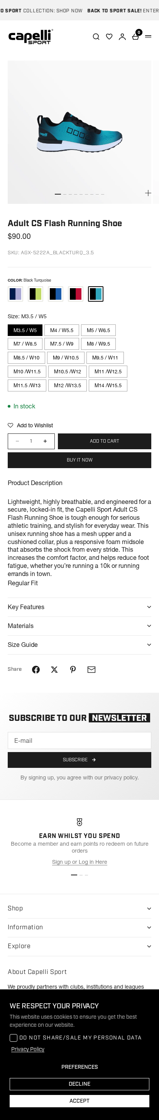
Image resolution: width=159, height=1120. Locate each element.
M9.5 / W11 (105, 357)
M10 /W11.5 (27, 371)
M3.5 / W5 (25, 330)
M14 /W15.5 (108, 385)
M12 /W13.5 (67, 385)
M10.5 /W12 (67, 371)
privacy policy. (121, 777)
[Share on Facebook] (36, 669)
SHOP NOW (65, 11)
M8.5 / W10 (26, 357)
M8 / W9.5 (98, 344)
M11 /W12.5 (108, 371)
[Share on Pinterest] (73, 669)
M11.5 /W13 (27, 385)
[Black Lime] (35, 294)
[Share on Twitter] (54, 669)
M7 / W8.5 (25, 344)
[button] (30, 425)
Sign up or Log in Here (79, 861)
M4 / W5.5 (61, 330)
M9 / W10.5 (66, 357)
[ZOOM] (148, 193)
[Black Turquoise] (95, 294)
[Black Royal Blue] (55, 294)
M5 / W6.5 (98, 330)
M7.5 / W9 (61, 344)
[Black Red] (75, 294)
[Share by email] (91, 669)
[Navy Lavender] (15, 294)
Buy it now (80, 460)
